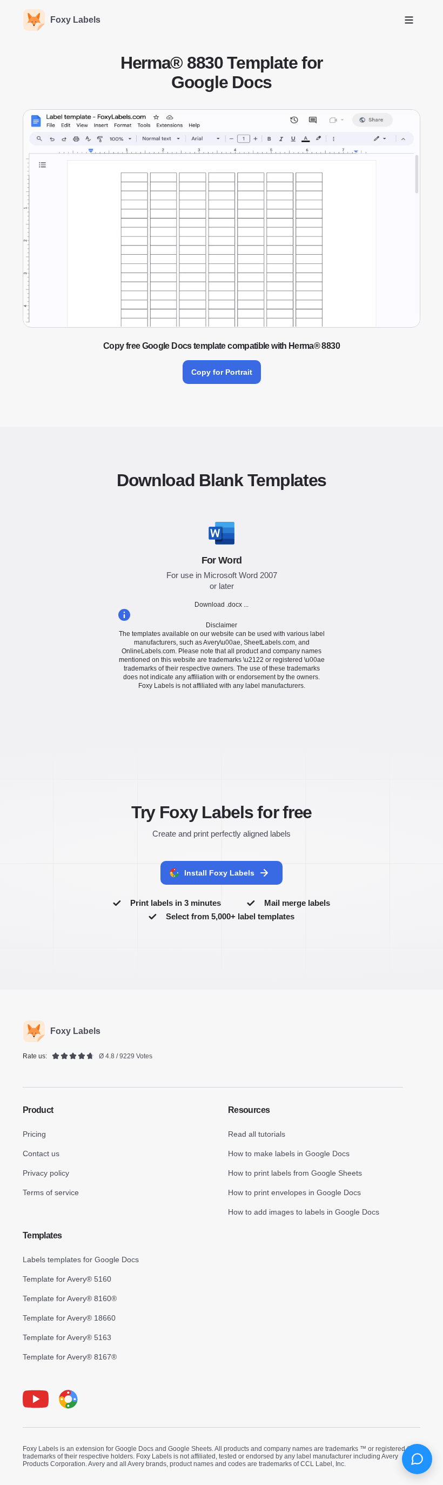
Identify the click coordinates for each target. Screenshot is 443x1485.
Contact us (41, 1153)
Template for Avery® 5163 (67, 1337)
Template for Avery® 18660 (69, 1318)
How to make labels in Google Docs (289, 1153)
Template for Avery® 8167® (70, 1357)
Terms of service (51, 1192)
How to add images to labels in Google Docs (303, 1212)
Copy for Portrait (221, 372)
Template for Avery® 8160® (70, 1298)
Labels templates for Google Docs (81, 1259)
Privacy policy (46, 1173)
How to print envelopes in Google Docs (294, 1192)
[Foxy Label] (68, 1399)
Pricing (34, 1134)
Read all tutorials (256, 1134)
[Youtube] (36, 1399)
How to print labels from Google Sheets (295, 1173)
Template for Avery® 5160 (67, 1279)
